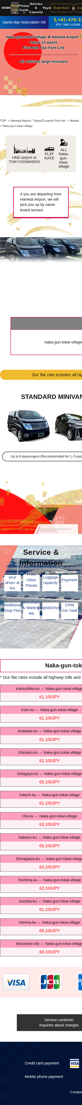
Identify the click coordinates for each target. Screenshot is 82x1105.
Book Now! (61, 7)
